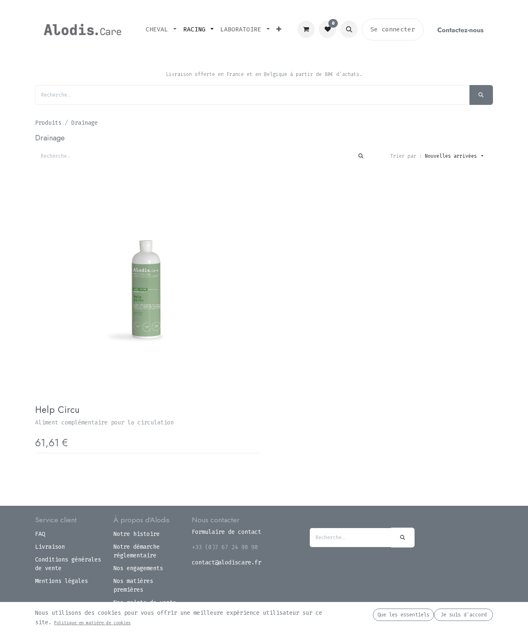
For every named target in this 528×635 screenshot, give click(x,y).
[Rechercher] (481, 95)
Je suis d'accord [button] (464, 614)
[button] (349, 29)
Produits (48, 123)
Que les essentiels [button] (403, 614)
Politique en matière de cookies (92, 623)
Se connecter (392, 29)
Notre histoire (136, 534)
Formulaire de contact (226, 532)
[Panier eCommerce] (306, 29)
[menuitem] (161, 29)
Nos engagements (138, 568)
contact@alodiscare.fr (226, 562)
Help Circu (57, 409)
